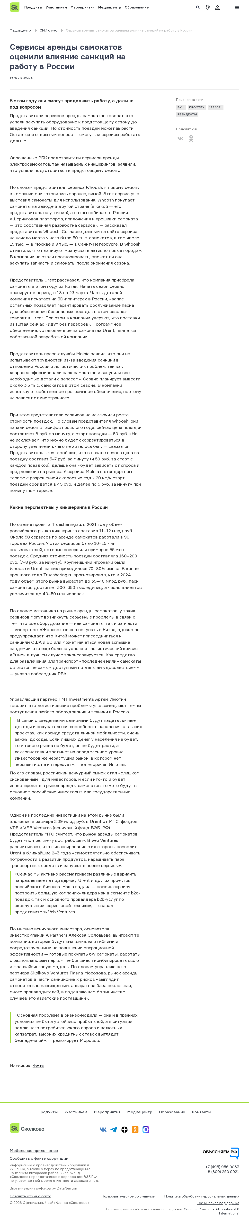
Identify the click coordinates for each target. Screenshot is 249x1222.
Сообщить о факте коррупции (39, 1158)
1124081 (215, 107)
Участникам (56, 7)
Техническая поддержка (218, 1203)
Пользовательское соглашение (128, 1196)
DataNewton (67, 1188)
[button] (207, 7)
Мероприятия (83, 7)
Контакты (201, 1112)
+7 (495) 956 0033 (222, 1166)
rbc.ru (38, 1065)
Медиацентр (109, 7)
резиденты (187, 114)
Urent (50, 279)
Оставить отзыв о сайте (30, 1196)
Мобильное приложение (34, 1150)
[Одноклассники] (191, 138)
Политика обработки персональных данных (201, 1196)
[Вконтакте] (180, 138)
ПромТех (196, 107)
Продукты (33, 7)
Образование (137, 7)
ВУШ (181, 107)
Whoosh (94, 187)
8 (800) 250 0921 (223, 1171)
